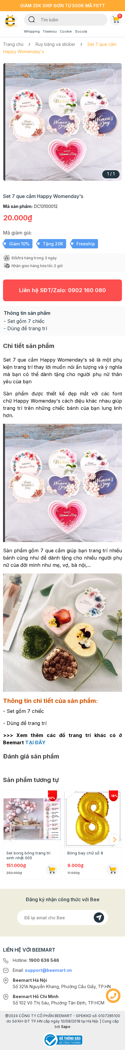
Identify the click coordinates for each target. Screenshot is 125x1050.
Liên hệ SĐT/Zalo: (62, 290)
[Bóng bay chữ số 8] (93, 818)
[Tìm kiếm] (32, 19)
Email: (42, 970)
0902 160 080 (87, 290)
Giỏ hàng (120, 16)
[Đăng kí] (99, 917)
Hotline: (36, 960)
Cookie (66, 31)
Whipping (32, 31)
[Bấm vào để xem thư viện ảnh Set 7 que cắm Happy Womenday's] (62, 122)
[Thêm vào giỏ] (52, 870)
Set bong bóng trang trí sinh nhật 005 (28, 855)
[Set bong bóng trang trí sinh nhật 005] (32, 818)
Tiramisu (50, 31)
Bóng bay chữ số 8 (85, 853)
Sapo (65, 1026)
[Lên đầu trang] (113, 1043)
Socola (81, 31)
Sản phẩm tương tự (31, 780)
